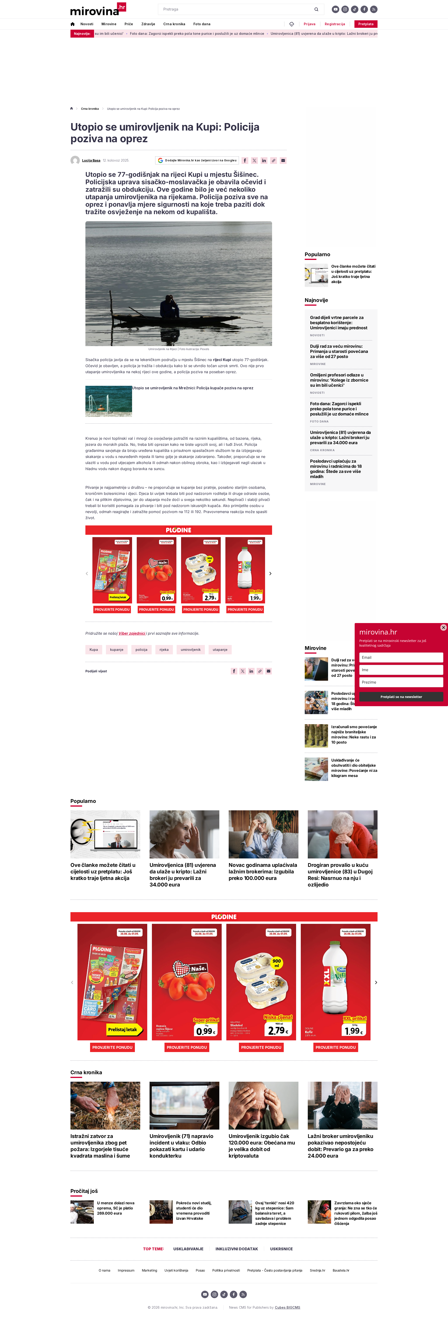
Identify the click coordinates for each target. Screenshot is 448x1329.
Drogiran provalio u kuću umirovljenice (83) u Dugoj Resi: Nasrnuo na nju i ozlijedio (340, 875)
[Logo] (98, 9)
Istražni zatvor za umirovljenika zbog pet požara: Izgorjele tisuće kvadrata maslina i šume (100, 1146)
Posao (200, 1270)
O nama (104, 1270)
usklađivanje (188, 1249)
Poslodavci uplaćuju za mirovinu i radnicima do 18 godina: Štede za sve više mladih (336, 469)
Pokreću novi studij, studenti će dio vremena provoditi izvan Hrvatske (194, 1211)
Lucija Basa (91, 160)
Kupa (94, 650)
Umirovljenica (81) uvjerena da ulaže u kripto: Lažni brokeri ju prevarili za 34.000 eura (294, 33)
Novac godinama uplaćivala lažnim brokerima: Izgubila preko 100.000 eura (263, 871)
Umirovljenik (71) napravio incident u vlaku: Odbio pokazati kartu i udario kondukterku (181, 1146)
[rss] (374, 9)
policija (141, 650)
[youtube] (335, 9)
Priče (129, 24)
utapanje (220, 650)
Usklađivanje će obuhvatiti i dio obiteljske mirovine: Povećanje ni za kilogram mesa (354, 768)
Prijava (309, 24)
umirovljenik (191, 650)
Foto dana (201, 24)
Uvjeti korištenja (176, 1270)
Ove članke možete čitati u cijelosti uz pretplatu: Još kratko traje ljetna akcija (353, 274)
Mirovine (109, 24)
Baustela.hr (341, 1270)
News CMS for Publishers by (264, 1307)
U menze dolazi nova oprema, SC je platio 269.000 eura (115, 1208)
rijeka (164, 650)
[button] (270, 573)
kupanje (116, 650)
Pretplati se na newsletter (401, 697)
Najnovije (316, 300)
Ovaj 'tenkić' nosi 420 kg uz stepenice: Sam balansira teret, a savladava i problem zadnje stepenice (274, 1213)
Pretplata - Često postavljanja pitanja (275, 1270)
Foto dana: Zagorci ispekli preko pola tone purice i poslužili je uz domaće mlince (150, 33)
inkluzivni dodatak (237, 1249)
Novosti (86, 24)
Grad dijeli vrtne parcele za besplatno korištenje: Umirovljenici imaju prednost (339, 322)
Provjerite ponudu (112, 609)
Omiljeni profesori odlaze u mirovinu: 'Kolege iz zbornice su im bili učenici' (339, 380)
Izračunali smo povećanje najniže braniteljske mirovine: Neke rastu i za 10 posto (354, 734)
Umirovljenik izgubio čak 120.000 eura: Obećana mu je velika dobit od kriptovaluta (262, 1146)
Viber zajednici (132, 633)
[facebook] (364, 9)
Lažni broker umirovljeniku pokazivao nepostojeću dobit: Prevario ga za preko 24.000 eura (341, 1146)
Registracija (335, 24)
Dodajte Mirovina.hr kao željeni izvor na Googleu (200, 160)
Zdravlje (148, 24)
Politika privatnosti (226, 1270)
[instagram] (345, 9)
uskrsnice (281, 1249)
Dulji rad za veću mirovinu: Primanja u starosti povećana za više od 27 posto (339, 351)
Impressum (126, 1270)
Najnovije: (82, 33)
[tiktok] (354, 9)
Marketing (149, 1270)
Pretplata (366, 24)
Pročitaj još (84, 1191)
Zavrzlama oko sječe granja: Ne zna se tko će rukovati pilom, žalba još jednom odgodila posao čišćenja (356, 1213)
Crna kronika (174, 24)
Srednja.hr (317, 1270)
